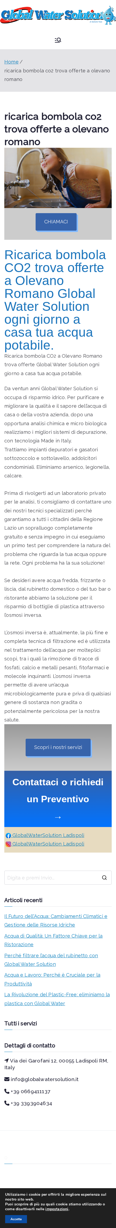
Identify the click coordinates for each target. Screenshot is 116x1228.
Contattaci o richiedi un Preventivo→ (58, 799)
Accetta (16, 1219)
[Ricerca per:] (58, 877)
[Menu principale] (58, 40)
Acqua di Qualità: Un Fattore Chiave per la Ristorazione (53, 940)
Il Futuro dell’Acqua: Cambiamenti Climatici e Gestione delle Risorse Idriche (55, 920)
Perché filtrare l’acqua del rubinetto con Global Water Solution (51, 960)
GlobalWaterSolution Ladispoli (47, 835)
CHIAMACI (56, 221)
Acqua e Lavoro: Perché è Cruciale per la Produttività (52, 979)
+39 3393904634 (31, 1103)
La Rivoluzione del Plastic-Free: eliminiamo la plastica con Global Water (57, 999)
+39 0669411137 (30, 1091)
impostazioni (56, 1209)
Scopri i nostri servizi (58, 747)
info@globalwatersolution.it (45, 1079)
